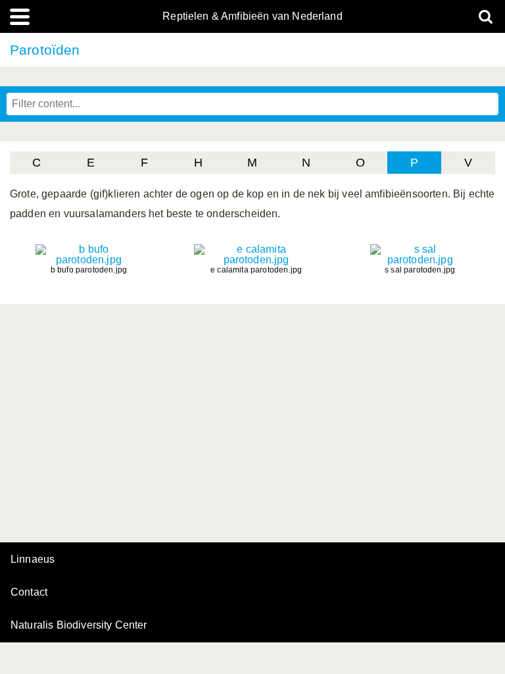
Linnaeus (33, 559)
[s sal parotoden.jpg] (420, 259)
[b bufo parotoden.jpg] (89, 259)
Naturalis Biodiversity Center (79, 625)
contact (29, 592)
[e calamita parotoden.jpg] (256, 259)
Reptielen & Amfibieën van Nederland (252, 16)
